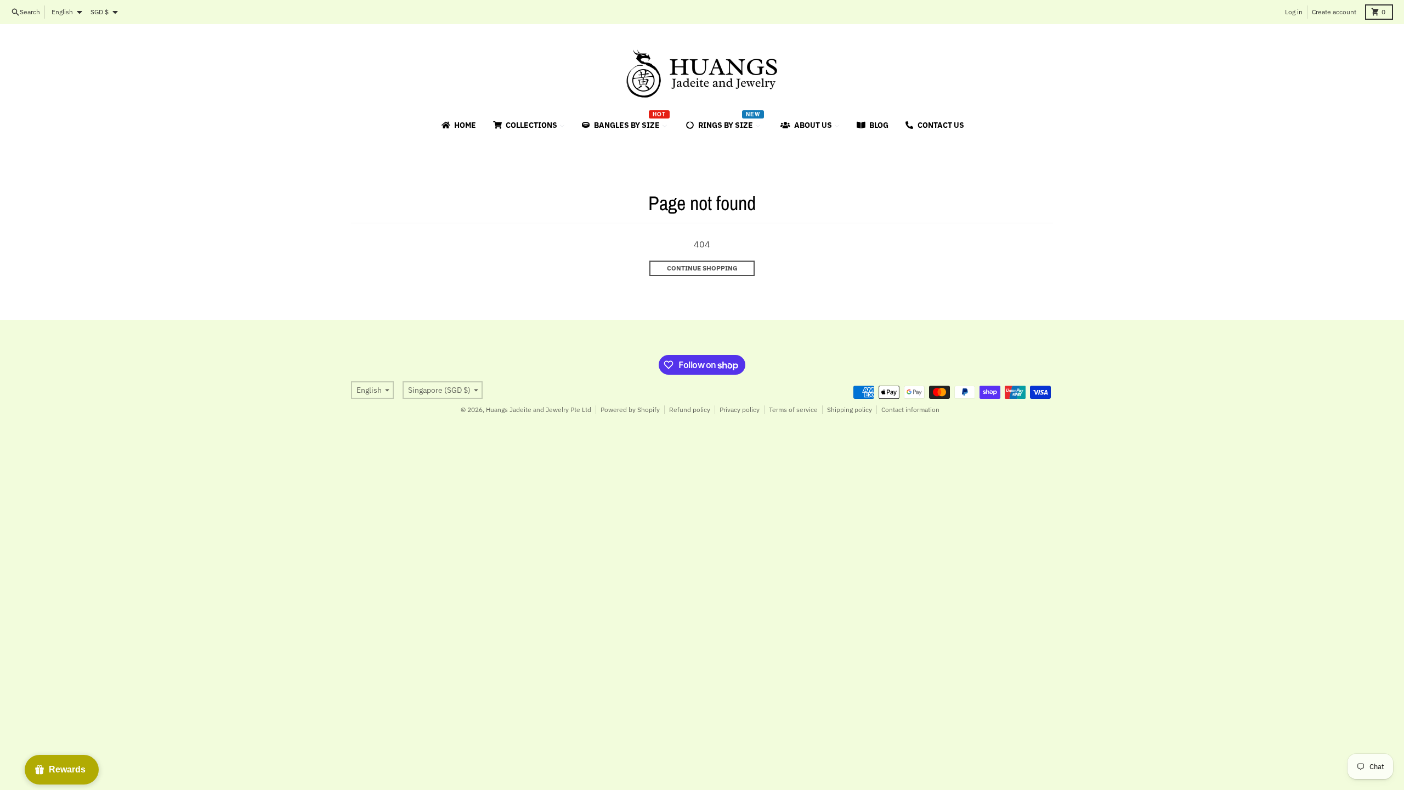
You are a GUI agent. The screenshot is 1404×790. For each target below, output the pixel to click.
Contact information (910, 409)
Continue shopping (702, 268)
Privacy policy (740, 409)
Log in (1294, 12)
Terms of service (793, 409)
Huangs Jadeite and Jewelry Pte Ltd (538, 409)
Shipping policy (849, 409)
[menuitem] (458, 125)
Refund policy (689, 409)
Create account (1334, 12)
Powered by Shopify (630, 409)
